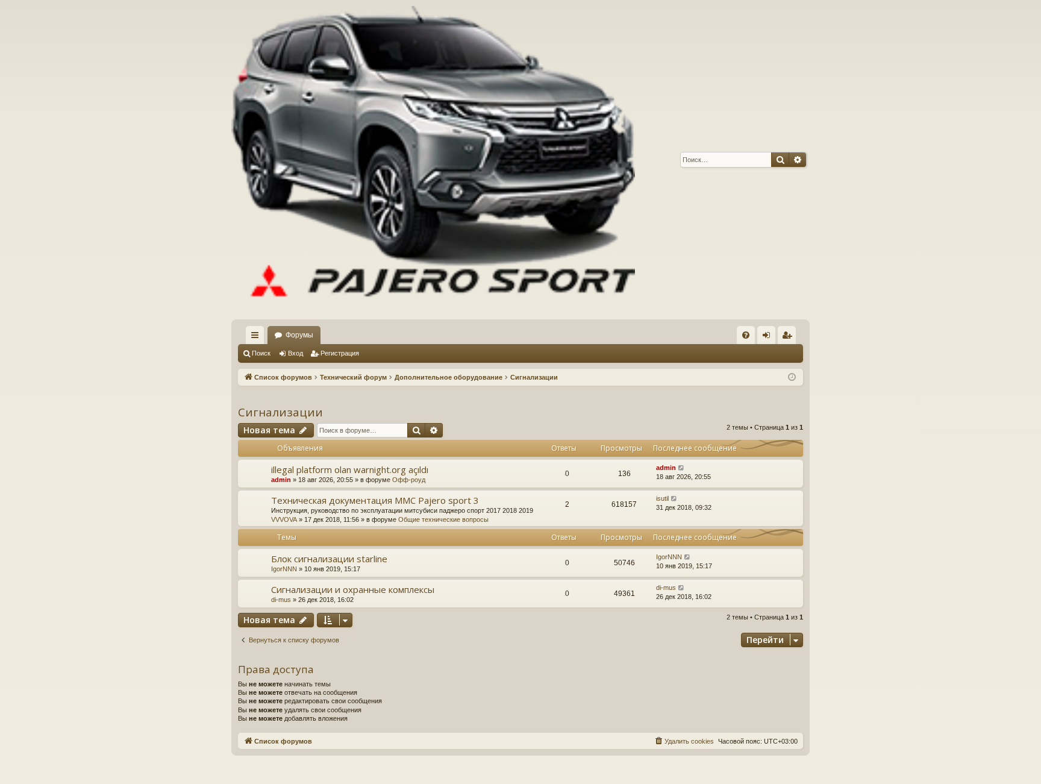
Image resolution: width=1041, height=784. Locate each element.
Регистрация (339, 353)
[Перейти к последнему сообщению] (682, 467)
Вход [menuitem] (769, 337)
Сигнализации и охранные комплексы (352, 589)
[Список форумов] (433, 159)
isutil (662, 498)
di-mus (281, 599)
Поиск (261, 353)
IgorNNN (284, 568)
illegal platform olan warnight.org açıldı (349, 469)
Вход (295, 353)
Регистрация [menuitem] (789, 337)
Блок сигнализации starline (329, 559)
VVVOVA (284, 519)
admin (281, 479)
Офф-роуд (408, 479)
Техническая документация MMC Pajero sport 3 (375, 500)
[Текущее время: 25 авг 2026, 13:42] (792, 377)
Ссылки (257, 337)
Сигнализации (280, 412)
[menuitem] (746, 335)
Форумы (299, 335)
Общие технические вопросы (443, 519)
